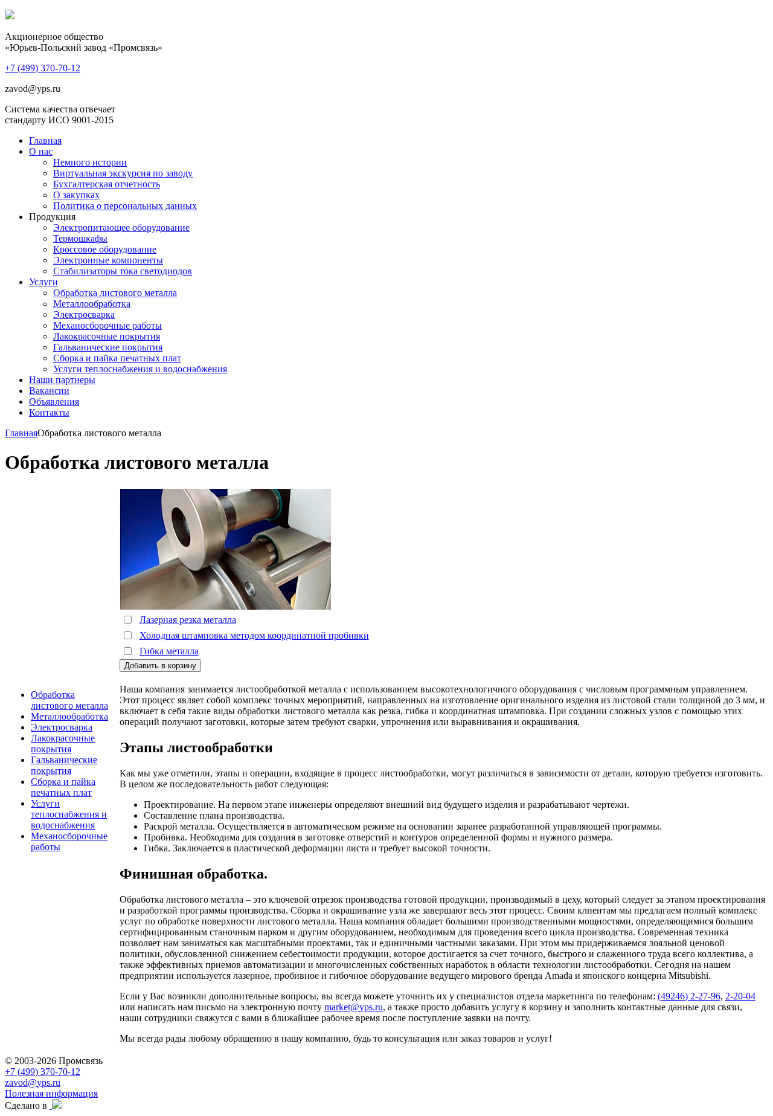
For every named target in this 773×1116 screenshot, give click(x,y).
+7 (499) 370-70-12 (42, 1071)
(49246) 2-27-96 (689, 996)
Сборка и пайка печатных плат (117, 358)
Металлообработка (91, 303)
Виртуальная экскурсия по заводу (123, 173)
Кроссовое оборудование (104, 249)
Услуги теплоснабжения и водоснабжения (140, 369)
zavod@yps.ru (32, 1082)
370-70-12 (42, 68)
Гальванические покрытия (107, 347)
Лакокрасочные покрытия (106, 336)
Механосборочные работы (107, 325)
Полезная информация (51, 1093)
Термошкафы (80, 238)
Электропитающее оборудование (121, 227)
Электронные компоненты (108, 260)
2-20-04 (740, 996)
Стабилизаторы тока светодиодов (122, 271)
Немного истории (90, 162)
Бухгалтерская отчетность (106, 184)
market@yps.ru (353, 1007)
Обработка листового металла (115, 293)
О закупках (76, 195)
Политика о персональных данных (125, 206)
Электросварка (84, 314)
